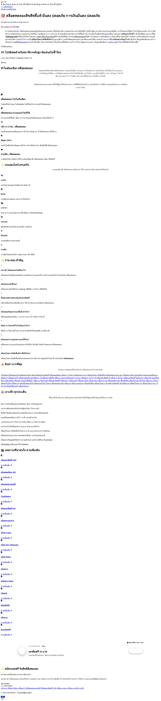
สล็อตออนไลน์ (13, 375)
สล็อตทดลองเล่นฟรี (33, 688)
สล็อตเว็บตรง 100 (101, 383)
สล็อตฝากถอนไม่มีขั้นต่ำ (23, 381)
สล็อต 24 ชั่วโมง (117, 378)
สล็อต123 (4, 378)
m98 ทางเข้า (113, 42)
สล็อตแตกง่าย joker (73, 378)
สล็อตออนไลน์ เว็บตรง (42, 383)
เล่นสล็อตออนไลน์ (27, 383)
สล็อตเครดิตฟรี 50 (104, 378)
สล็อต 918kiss (13, 688)
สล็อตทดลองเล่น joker (114, 375)
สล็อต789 (147, 378)
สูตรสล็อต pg (124, 383)
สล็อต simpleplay (77, 383)
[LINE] (2, 697)
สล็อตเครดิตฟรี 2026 (49, 688)
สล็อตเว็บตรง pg (136, 383)
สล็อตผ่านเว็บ (13, 378)
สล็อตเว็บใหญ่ (6, 383)
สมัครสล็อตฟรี (113, 383)
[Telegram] (4, 697)
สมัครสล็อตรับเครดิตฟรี (40, 375)
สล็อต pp (67, 383)
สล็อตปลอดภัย (24, 378)
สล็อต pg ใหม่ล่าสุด (40, 381)
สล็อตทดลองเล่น (57, 383)
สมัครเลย (12, 9)
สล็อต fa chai (102, 381)
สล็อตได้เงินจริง (12, 386)
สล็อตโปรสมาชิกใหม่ (137, 381)
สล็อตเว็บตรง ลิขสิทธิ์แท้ (96, 375)
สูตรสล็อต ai (35, 378)
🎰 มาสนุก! (5, 27)
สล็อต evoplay (62, 688)
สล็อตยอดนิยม (55, 375)
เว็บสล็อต (4, 375)
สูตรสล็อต (138, 375)
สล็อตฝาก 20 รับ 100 (88, 378)
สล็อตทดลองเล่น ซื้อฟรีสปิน (118, 381)
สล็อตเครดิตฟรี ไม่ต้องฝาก (134, 378)
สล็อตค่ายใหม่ (83, 381)
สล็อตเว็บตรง (24, 386)
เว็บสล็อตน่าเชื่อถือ (47, 378)
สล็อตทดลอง (22, 42)
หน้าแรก (4, 688)
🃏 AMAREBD (6, 7)
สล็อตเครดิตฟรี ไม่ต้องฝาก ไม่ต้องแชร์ (62, 381)
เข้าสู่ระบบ (5, 9)
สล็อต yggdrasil (60, 378)
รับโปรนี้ (137, 651)
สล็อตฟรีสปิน (89, 383)
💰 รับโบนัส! (14, 27)
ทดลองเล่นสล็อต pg (150, 375)
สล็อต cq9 (15, 383)
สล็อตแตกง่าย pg (80, 375)
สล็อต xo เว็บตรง (67, 375)
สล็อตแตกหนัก (25, 375)
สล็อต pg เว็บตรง (152, 381)
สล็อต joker (93, 381)
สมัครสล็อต (9, 381)
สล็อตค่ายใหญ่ (128, 375)
